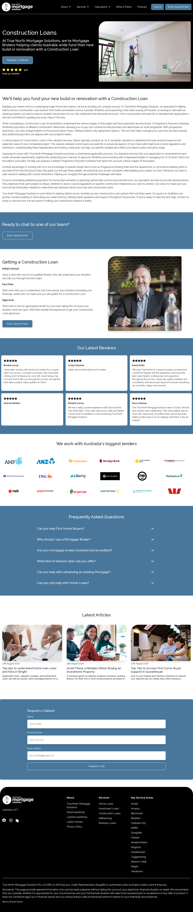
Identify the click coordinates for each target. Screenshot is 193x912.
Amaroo (135, 808)
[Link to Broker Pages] (17, 820)
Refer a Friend (123, 6)
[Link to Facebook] (4, 820)
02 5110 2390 (9, 814)
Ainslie (134, 803)
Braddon (136, 818)
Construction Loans (110, 813)
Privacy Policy (74, 826)
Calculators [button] (101, 6)
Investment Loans (109, 808)
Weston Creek (139, 861)
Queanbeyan (138, 852)
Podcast (142, 6)
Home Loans (106, 803)
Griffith (134, 827)
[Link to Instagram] (11, 820)
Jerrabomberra (139, 842)
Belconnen (137, 813)
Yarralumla (137, 871)
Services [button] (81, 6)
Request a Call (97, 766)
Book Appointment (178, 6)
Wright (134, 866)
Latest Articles (75, 821)
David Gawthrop (76, 812)
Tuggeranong (138, 856)
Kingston (136, 847)
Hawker (135, 837)
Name (30, 717)
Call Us (157, 6)
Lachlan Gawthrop (77, 817)
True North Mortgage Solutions (78, 805)
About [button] (64, 6)
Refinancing (105, 818)
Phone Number (34, 732)
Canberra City (138, 823)
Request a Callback (17, 60)
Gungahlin (136, 832)
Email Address (34, 748)
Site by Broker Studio (12, 902)
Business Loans (107, 823)
